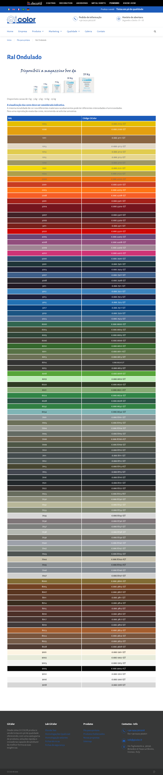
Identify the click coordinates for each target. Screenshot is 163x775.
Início (9, 40)
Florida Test (50, 730)
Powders (114, 3)
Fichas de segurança (55, 745)
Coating (51, 3)
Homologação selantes (56, 737)
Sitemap (87, 741)
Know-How (129, 3)
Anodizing (82, 3)
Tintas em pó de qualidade (129, 9)
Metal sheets (99, 3)
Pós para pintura (23, 40)
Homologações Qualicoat (57, 734)
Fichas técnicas (52, 741)
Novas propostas (91, 737)
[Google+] (154, 772)
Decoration (65, 3)
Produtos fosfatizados (94, 734)
